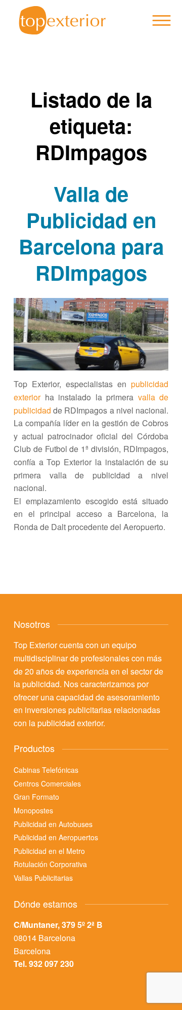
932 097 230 (51, 963)
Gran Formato (36, 797)
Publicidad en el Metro (49, 851)
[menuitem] (161, 20)
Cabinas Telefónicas (46, 770)
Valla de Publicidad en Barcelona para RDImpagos (91, 233)
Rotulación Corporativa (50, 864)
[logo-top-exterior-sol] (76, 20)
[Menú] (161, 20)
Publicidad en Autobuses (53, 824)
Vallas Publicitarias (43, 878)
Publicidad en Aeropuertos (56, 837)
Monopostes (33, 810)
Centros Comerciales (47, 783)
